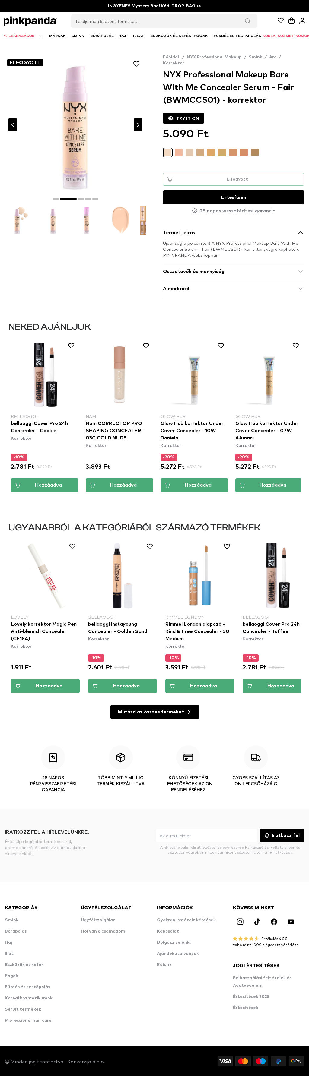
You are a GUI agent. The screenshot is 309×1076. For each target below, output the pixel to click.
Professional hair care (28, 1020)
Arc (272, 57)
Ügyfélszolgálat (98, 920)
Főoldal (173, 57)
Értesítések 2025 (251, 997)
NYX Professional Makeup (214, 57)
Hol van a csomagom (103, 931)
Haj (8, 942)
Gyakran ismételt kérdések (186, 920)
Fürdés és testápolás (27, 987)
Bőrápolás (16, 931)
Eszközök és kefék (24, 965)
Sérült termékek (23, 1009)
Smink (255, 57)
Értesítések (245, 1008)
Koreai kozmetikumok (29, 998)
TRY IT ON (187, 118)
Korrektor (173, 63)
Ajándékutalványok (178, 954)
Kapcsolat (168, 931)
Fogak (11, 976)
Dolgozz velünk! (174, 942)
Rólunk (164, 965)
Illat (9, 954)
